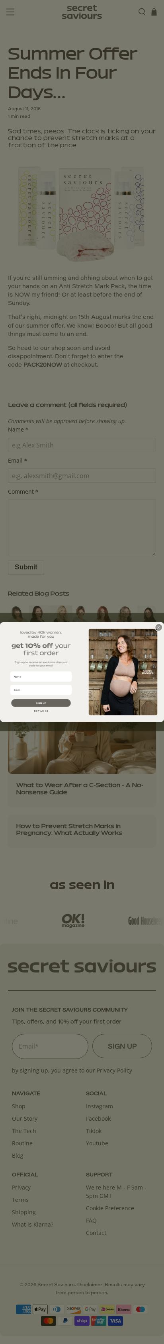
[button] (40, 703)
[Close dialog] (158, 627)
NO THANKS (41, 711)
